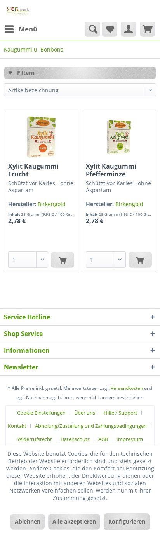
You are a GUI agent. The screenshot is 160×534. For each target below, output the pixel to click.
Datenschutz (75, 439)
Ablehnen (27, 521)
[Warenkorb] (147, 29)
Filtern (25, 72)
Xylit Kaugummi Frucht (33, 170)
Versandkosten (127, 388)
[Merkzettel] (109, 29)
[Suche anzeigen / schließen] (92, 29)
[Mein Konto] (128, 29)
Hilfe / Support (120, 412)
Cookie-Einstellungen (41, 412)
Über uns (84, 412)
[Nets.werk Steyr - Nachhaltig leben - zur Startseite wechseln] (18, 10)
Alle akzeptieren (74, 521)
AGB (103, 439)
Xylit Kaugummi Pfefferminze (111, 170)
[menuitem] (20, 29)
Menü (28, 28)
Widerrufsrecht (34, 439)
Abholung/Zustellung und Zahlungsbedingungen (91, 425)
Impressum (130, 439)
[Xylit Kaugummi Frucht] (41, 137)
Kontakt (17, 425)
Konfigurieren (126, 521)
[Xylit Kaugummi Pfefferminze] (119, 137)
